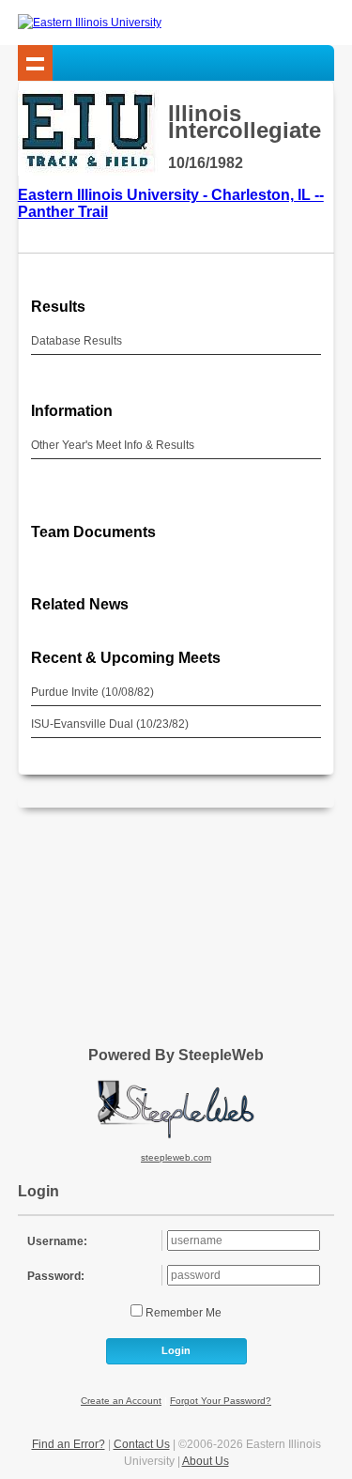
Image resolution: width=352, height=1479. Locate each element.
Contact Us (142, 1444)
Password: (55, 1276)
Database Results (76, 340)
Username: (57, 1241)
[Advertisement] (176, 920)
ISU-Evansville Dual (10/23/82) (110, 724)
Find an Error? (68, 1444)
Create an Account (121, 1400)
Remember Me (182, 1312)
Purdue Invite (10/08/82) (92, 692)
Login (176, 1350)
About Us (205, 1461)
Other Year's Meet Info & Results (112, 445)
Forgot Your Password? (220, 1400)
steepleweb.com (176, 1157)
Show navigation (36, 63)
